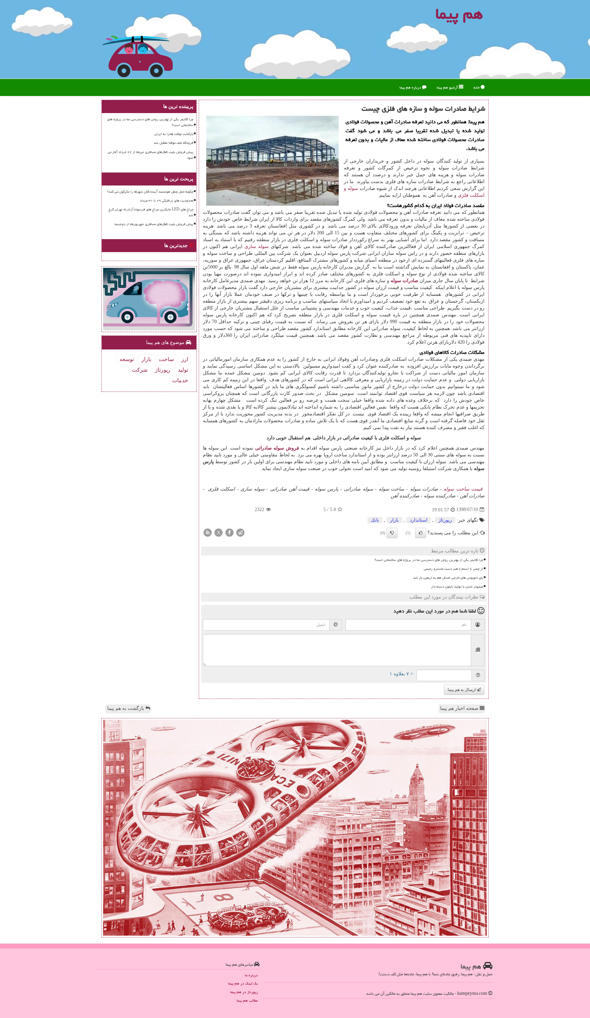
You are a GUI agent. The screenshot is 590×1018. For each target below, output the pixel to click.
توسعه (127, 359)
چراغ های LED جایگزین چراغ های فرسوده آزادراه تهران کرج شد (151, 212)
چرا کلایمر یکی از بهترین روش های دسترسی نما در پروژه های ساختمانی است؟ (429, 559)
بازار (394, 520)
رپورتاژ (445, 520)
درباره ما (251, 975)
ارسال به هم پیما (462, 689)
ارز (184, 359)
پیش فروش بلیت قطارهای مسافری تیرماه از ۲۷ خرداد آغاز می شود (150, 155)
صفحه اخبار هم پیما (460, 708)
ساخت (166, 359)
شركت (140, 370)
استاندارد (418, 520)
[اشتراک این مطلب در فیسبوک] (229, 532)
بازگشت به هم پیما (126, 708)
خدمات (180, 380)
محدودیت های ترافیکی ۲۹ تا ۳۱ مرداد (166, 200)
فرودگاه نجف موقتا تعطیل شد (173, 142)
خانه (477, 87)
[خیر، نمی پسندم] (392, 533)
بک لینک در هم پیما (243, 983)
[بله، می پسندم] (420, 533)
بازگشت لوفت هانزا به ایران (173, 133)
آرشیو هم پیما (448, 87)
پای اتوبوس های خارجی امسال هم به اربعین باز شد (448, 577)
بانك (375, 520)
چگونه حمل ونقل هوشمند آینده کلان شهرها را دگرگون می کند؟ (150, 191)
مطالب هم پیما (247, 1000)
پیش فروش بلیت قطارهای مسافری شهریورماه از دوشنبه (154, 224)
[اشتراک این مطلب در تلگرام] (240, 532)
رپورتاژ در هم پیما (244, 991)
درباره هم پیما (410, 87)
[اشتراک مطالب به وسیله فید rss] (207, 532)
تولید (183, 370)
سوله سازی (256, 246)
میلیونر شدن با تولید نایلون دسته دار (457, 586)
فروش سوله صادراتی (277, 448)
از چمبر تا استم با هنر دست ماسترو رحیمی (453, 568)
